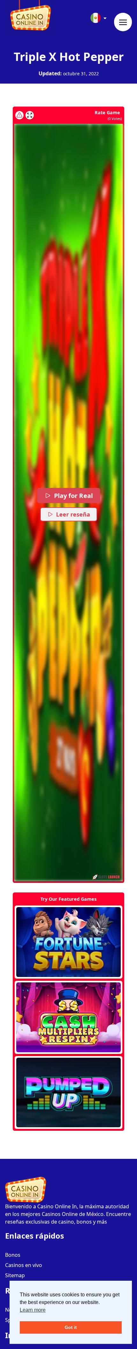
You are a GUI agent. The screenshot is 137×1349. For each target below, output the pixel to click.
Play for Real (73, 495)
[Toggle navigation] (123, 22)
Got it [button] (71, 1327)
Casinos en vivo (23, 1265)
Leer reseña (73, 514)
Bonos (12, 1254)
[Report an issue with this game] (19, 115)
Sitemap (15, 1275)
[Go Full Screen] (29, 115)
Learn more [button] (33, 1310)
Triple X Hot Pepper (69, 56)
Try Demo (69, 942)
